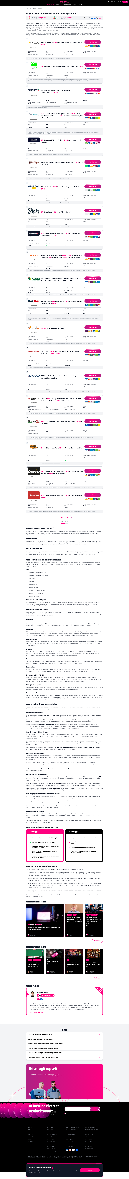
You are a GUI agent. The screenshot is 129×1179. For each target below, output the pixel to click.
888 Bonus (34, 68)
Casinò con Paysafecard (51, 1141)
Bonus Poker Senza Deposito (71, 1132)
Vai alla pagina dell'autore (36, 1012)
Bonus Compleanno (70, 1139)
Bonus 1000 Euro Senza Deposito (72, 1127)
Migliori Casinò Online (51, 1132)
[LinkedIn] (92, 18)
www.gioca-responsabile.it (46, 58)
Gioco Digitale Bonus (34, 452)
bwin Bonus (33, 476)
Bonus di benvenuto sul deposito (37, 572)
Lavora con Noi (30, 1136)
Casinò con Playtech (51, 1136)
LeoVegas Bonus (33, 167)
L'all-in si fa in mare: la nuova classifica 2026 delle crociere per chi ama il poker (93, 920)
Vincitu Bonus (34, 332)
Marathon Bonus (33, 236)
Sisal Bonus (34, 283)
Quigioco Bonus (34, 381)
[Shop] (108, 2)
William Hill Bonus (33, 143)
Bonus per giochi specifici (36, 593)
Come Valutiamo (30, 1132)
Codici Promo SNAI (88, 1132)
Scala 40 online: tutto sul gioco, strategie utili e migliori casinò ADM (34, 964)
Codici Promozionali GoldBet (90, 1127)
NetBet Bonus (34, 305)
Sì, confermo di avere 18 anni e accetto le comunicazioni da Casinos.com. (78, 1113)
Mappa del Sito (30, 1141)
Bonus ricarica (33, 584)
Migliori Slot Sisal (88, 1146)
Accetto (90, 1170)
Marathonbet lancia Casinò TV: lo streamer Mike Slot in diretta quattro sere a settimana (44, 928)
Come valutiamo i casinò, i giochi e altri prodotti (54, 960)
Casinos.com (29, 8)
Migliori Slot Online (88, 1139)
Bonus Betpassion (69, 1146)
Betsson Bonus (34, 259)
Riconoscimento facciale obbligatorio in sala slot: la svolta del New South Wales (74, 919)
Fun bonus (32, 578)
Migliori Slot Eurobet (89, 1151)
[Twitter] (97, 18)
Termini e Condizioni (61, 1157)
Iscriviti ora (93, 1109)
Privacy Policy (36, 1172)
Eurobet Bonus (34, 95)
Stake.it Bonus (34, 216)
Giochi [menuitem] (57, 4)
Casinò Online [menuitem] (50, 4)
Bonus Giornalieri (69, 1136)
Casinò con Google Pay (51, 1151)
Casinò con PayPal (50, 1139)
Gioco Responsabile (31, 1139)
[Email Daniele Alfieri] (38, 999)
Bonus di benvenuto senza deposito (38, 575)
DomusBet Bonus (33, 426)
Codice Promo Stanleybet (90, 1136)
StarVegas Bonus (33, 47)
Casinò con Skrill (50, 1143)
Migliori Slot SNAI (88, 1143)
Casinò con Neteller (50, 1146)
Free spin (31, 581)
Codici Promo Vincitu (89, 1134)
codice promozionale (52, 815)
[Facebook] (95, 18)
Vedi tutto (97, 941)
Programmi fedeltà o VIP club (37, 590)
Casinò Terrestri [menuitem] (66, 4)
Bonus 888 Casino (69, 1141)
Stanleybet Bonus (33, 356)
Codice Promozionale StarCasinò (91, 1129)
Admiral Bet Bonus (34, 191)
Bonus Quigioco (69, 1143)
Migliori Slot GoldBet (89, 1148)
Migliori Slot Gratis (88, 1141)
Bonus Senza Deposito (70, 1134)
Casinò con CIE (50, 1127)
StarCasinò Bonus (33, 119)
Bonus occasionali (34, 596)
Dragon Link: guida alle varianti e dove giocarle (73, 963)
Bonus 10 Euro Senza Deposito (72, 1129)
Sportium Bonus (34, 500)
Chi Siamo (29, 1127)
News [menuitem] (74, 4)
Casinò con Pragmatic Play (52, 1134)
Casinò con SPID (50, 1129)
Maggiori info (93, 42)
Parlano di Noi (30, 1134)
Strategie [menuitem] (80, 4)
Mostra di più (64, 517)
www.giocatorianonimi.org (55, 58)
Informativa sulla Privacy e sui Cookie (74, 1157)
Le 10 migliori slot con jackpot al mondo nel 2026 (93, 963)
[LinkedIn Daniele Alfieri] (41, 999)
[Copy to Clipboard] (100, 18)
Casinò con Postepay (51, 1148)
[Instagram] (70, 1150)
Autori (28, 1129)
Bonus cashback (33, 587)
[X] (73, 1150)
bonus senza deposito (47, 29)
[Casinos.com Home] (64, 2)
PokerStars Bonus (33, 402)
